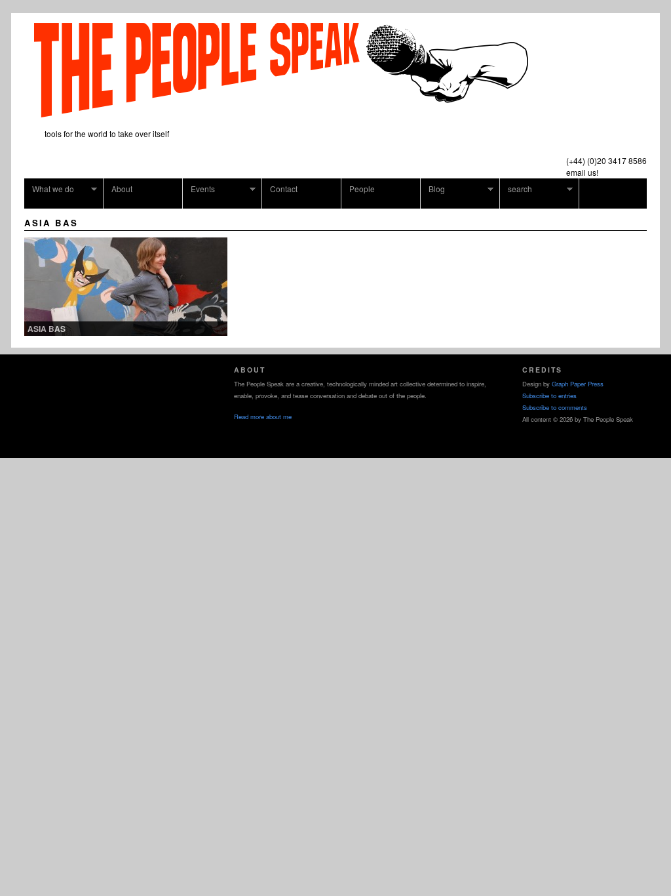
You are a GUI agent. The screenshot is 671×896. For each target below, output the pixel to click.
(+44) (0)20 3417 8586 (606, 160)
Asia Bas (47, 329)
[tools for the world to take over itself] (281, 112)
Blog (433, 189)
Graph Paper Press (578, 383)
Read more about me (263, 416)
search (516, 189)
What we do (49, 189)
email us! (582, 172)
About (121, 188)
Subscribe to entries (549, 395)
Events (199, 189)
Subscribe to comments (554, 407)
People (362, 188)
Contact (283, 188)
